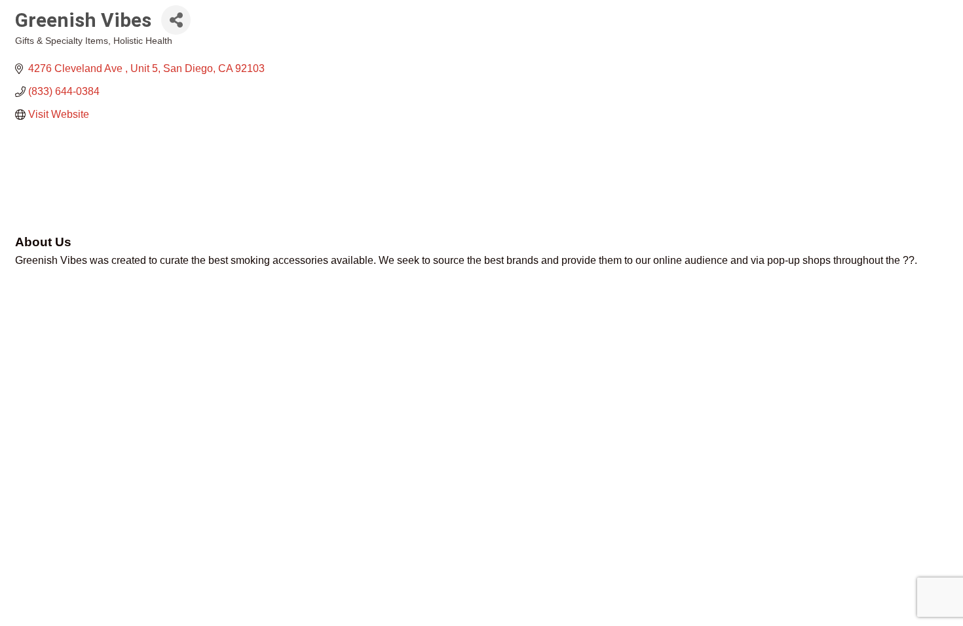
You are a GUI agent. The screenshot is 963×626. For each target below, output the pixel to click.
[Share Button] (176, 20)
